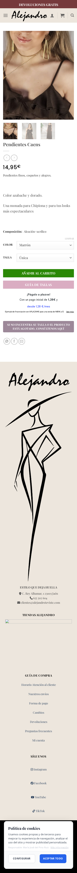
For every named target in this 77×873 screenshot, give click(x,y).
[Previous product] (14, 158)
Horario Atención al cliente (38, 685)
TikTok (40, 811)
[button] (5, 15)
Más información (60, 847)
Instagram (40, 769)
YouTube (40, 797)
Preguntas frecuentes (38, 731)
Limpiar (69, 238)
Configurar (22, 858)
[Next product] (6, 158)
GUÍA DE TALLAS (38, 284)
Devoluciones (38, 722)
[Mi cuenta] (52, 15)
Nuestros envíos (38, 694)
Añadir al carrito (38, 273)
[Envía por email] (21, 341)
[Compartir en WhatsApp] (6, 341)
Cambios (38, 712)
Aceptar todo (53, 858)
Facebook (40, 783)
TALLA (7, 257)
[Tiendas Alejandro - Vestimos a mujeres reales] (29, 15)
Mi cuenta (38, 740)
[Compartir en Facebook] (14, 341)
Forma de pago (38, 703)
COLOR (8, 244)
